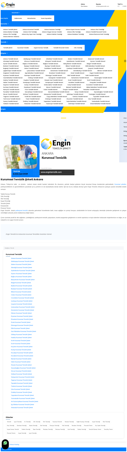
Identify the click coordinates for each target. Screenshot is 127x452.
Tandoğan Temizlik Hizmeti (97, 94)
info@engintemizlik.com (102, 6)
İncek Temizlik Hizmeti (75, 80)
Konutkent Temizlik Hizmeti (94, 85)
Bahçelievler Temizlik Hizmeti (72, 64)
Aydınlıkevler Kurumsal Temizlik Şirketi (23, 270)
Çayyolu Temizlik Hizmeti (95, 68)
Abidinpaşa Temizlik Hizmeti (32, 59)
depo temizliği (36, 429)
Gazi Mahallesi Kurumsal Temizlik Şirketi (23, 331)
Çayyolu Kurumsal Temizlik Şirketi (21, 304)
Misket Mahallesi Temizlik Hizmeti (96, 87)
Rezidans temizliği (76, 425)
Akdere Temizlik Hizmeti (75, 59)
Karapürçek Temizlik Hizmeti (54, 82)
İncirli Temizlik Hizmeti (93, 80)
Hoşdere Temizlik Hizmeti (31, 80)
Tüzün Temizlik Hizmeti (33, 99)
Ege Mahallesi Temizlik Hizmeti (34, 73)
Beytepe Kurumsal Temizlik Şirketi (21, 289)
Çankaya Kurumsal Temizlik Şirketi (21, 301)
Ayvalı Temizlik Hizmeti (10, 64)
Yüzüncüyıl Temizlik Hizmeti (54, 104)
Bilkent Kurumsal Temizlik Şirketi (21, 292)
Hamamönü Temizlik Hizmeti (80, 78)
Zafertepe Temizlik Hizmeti (76, 104)
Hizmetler (4, 24)
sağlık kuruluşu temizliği (83, 421)
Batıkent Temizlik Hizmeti (11, 66)
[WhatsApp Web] (5, 444)
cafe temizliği (71, 429)
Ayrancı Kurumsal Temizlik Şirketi (21, 273)
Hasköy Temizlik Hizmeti (10, 80)
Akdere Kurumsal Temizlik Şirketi (21, 264)
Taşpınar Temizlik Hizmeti (11, 96)
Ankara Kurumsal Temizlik (31, 29)
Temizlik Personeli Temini (61, 48)
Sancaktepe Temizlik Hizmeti (34, 92)
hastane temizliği (69, 421)
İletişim (3, 109)
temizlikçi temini (108, 429)
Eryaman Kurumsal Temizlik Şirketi (21, 316)
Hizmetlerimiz (31, 18)
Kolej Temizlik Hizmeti (74, 85)
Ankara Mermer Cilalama (11, 36)
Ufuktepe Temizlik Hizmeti (53, 99)
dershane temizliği (21, 425)
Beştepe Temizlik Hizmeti (31, 66)
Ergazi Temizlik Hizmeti (97, 73)
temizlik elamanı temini (95, 429)
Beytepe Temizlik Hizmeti (52, 66)
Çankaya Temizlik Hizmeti (75, 68)
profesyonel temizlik (21, 210)
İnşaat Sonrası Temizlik (41, 48)
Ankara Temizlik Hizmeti (10, 59)
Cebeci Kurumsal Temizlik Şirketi (21, 295)
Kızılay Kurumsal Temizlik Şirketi (21, 349)
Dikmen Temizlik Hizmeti (104, 71)
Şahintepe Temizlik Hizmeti (75, 94)
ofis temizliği (36, 421)
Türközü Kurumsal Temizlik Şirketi (21, 386)
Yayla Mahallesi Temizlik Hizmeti (76, 101)
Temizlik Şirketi (7, 48)
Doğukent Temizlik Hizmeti (11, 73)
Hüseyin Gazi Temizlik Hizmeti (53, 80)
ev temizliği (27, 421)
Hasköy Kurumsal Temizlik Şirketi (21, 337)
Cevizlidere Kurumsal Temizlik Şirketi (22, 298)
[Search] (122, 247)
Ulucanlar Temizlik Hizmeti (75, 99)
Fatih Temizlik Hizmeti (92, 75)
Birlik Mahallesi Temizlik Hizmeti (95, 66)
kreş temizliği (10, 425)
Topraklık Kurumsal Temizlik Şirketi (21, 383)
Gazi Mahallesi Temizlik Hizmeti (12, 78)
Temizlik (3, 42)
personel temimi (11, 433)
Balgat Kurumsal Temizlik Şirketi (21, 282)
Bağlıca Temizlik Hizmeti (30, 64)
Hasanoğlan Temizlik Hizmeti (103, 78)
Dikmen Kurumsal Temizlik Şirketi (21, 313)
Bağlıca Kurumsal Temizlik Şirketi (21, 276)
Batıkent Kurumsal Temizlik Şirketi (21, 286)
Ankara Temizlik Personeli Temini (96, 32)
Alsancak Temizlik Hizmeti (96, 59)
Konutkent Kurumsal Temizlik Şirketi (22, 356)
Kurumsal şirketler (120, 184)
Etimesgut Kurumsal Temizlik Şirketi (22, 325)
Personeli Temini (88, 425)
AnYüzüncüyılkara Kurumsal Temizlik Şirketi (24, 401)
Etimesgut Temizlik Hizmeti (54, 75)
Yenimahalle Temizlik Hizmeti (101, 101)
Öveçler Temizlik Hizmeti (70, 89)
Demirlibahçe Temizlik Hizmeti (82, 71)
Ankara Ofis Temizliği (9, 34)
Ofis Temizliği (78, 48)
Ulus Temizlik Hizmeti (94, 99)
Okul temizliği (106, 421)
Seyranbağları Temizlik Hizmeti (103, 92)
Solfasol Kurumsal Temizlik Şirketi (21, 374)
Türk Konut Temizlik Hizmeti (11, 99)
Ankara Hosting (14, 444)
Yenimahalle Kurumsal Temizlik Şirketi (23, 398)
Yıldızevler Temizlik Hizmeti (32, 104)
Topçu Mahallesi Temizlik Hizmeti (56, 96)
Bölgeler (3, 53)
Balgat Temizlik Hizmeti (94, 64)
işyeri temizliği (18, 421)
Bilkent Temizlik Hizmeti (73, 66)
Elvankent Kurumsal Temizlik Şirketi (22, 319)
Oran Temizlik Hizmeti (31, 89)
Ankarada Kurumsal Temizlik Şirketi (22, 407)
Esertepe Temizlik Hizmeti (32, 75)
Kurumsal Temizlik (23, 48)
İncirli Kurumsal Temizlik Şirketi (20, 343)
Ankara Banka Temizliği (10, 32)
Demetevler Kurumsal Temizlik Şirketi (22, 310)
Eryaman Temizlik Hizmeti (11, 75)
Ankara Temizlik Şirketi (10, 29)
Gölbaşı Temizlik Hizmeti (35, 78)
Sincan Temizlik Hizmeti (10, 94)
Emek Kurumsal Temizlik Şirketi (20, 322)
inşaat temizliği (96, 421)
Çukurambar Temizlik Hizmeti (36, 71)
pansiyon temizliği (54, 425)
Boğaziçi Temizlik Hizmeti (11, 68)
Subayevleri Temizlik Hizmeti (52, 94)
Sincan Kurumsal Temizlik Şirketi (21, 371)
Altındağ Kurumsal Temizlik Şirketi (21, 267)
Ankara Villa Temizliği (73, 32)
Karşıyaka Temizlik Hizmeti (98, 82)
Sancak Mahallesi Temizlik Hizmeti (58, 92)
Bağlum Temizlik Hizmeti (50, 64)
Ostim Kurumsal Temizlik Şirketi (20, 362)
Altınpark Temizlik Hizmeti (53, 61)
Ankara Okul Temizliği (97, 29)
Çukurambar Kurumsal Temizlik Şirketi (22, 307)
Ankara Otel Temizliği (30, 32)
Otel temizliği (43, 425)
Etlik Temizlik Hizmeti (73, 75)
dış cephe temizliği (100, 425)
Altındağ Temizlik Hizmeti (11, 61)
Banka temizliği (33, 425)
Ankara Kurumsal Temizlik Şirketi (21, 258)
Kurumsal (15, 13)
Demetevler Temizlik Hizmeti (59, 71)
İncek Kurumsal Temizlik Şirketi (20, 340)
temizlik (9, 421)
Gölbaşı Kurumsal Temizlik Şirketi (21, 334)
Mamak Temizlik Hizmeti (73, 87)
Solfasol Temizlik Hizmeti (30, 94)
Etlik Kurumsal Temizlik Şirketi (20, 328)
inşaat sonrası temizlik (13, 429)
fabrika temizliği (26, 429)
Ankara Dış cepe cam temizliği (31, 34)
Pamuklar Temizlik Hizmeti (91, 89)
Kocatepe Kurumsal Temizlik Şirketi (22, 353)
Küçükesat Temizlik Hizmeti (32, 87)
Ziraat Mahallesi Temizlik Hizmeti (100, 104)
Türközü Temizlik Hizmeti (80, 96)
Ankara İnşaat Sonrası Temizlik (75, 29)
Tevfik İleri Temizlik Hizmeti (33, 96)
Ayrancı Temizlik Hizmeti (97, 61)
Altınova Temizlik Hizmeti (32, 61)
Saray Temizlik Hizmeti (81, 92)
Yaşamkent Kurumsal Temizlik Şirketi (22, 395)
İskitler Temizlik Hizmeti (10, 82)
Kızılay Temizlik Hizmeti (31, 85)
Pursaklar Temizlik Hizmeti (11, 92)
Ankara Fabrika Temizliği (54, 34)
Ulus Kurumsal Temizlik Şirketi (20, 389)
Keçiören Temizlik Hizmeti (11, 85)
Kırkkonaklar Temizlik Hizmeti (53, 85)
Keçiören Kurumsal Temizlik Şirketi (21, 346)
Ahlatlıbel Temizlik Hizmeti (54, 59)
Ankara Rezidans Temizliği (76, 34)
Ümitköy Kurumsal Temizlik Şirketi (21, 392)
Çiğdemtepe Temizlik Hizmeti (12, 71)
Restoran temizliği (60, 429)
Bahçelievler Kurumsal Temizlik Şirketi (23, 279)
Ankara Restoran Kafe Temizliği (99, 34)
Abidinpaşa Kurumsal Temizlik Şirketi (22, 261)
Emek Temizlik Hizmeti (77, 73)
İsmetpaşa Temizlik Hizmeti (31, 82)
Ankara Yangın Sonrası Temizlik (52, 32)
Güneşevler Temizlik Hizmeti (57, 78)
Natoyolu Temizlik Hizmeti (11, 89)
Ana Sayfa (4, 18)
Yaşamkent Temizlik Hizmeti (52, 101)
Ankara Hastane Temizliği (52, 29)
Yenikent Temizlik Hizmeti (11, 104)
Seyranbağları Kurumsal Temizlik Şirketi (23, 368)
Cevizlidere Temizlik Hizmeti (52, 68)
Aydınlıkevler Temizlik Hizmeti (76, 61)
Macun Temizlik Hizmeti (53, 87)
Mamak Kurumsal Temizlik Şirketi (21, 359)
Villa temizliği (65, 425)
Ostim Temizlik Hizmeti (50, 89)
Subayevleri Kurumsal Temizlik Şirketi (22, 377)
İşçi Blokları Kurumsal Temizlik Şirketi (22, 404)
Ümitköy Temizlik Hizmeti (30, 101)
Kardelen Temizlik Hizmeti (76, 82)
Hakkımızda (18, 18)
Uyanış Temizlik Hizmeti (10, 101)
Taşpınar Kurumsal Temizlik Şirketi (21, 380)
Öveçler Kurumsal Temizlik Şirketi (21, 365)
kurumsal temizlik (57, 421)
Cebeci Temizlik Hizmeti (31, 68)
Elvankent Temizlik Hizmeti (57, 73)
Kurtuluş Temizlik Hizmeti (10, 87)
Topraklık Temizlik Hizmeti (101, 96)
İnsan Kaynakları (46, 18)
